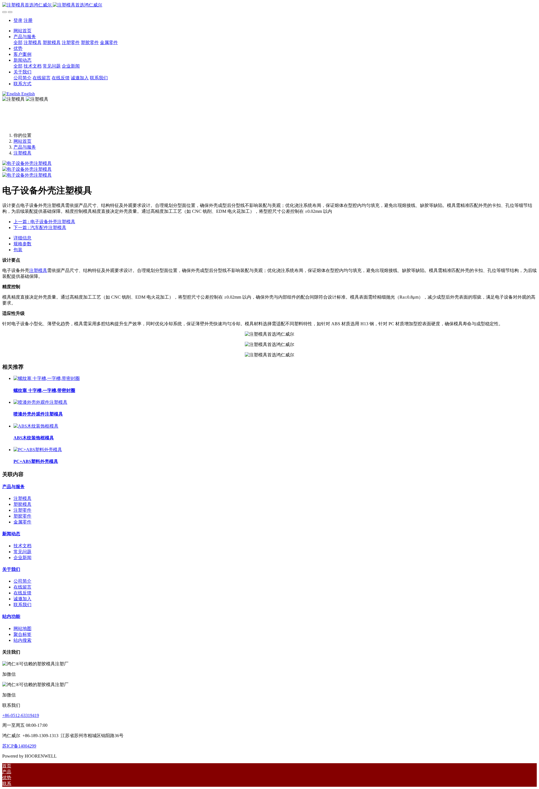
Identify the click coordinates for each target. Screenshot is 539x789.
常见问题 (22, 551)
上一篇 (44, 221)
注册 (28, 20)
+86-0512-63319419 (20, 715)
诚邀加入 (22, 598)
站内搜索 (22, 640)
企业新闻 (22, 557)
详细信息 (22, 238)
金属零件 (22, 522)
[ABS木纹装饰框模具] (35, 426)
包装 (17, 249)
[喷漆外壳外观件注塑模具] (40, 402)
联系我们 (22, 604)
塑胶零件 (22, 516)
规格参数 (22, 243)
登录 (17, 20)
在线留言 (22, 587)
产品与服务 (24, 147)
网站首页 (22, 30)
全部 (17, 42)
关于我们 (11, 569)
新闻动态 (11, 533)
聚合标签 (22, 634)
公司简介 (22, 581)
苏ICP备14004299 (19, 746)
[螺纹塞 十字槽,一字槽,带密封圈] (46, 378)
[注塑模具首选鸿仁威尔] (269, 5)
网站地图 (22, 628)
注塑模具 (22, 153)
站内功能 (11, 616)
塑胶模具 (22, 504)
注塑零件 (22, 510)
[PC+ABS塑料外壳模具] (37, 449)
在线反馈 (22, 592)
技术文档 (22, 545)
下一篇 (39, 227)
